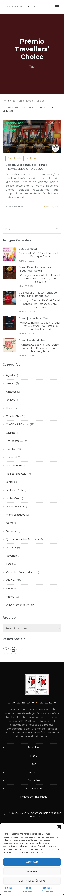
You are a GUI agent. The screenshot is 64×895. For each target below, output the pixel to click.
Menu (33, 755)
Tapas (9, 564)
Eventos (11, 449)
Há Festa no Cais (16, 473)
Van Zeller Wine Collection (21, 572)
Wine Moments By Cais (20, 605)
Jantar (9, 481)
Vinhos (10, 596)
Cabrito (10, 408)
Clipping (11, 432)
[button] (59, 827)
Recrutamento (34, 788)
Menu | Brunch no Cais (33, 318)
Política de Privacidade (26, 889)
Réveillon (11, 555)
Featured (11, 457)
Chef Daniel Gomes (17, 424)
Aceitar (32, 862)
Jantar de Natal (15, 490)
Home (6, 100)
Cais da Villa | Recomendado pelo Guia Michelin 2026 (38, 294)
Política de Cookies (8, 889)
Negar (32, 871)
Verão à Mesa (28, 248)
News (9, 522)
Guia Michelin (14, 465)
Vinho (9, 588)
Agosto (10, 375)
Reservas (33, 772)
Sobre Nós (33, 747)
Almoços (11, 391)
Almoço (10, 383)
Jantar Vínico (13, 498)
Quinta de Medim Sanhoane (23, 539)
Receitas (11, 547)
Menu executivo (15, 514)
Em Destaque (14, 440)
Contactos (34, 780)
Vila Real (11, 580)
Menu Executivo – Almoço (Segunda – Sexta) (36, 269)
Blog (34, 763)
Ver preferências (32, 880)
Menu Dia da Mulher (32, 340)
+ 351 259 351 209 (19, 813)
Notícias (31, 158)
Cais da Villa (14, 158)
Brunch (10, 399)
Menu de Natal (15, 506)
